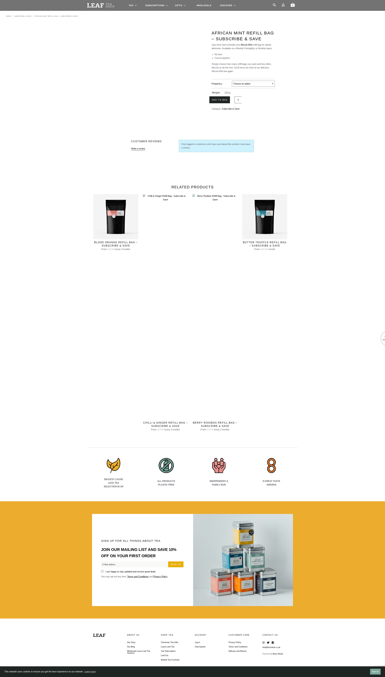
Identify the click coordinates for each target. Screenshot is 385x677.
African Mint (246, 44)
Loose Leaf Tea (167, 647)
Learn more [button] (90, 671)
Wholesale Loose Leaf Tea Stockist (138, 652)
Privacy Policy (160, 576)
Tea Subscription (168, 651)
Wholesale (204, 5)
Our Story (131, 642)
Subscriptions (154, 5)
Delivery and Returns (238, 651)
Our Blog (131, 647)
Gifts (178, 5)
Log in (197, 642)
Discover (226, 5)
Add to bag (220, 100)
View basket (200, 647)
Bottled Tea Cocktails (170, 660)
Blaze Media (278, 654)
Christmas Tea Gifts (169, 642)
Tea (131, 5)
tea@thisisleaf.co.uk (271, 647)
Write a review (138, 148)
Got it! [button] (375, 671)
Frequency (217, 83)
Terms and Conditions (138, 576)
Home (8, 16)
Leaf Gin (164, 655)
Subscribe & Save (23, 16)
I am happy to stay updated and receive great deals (131, 571)
